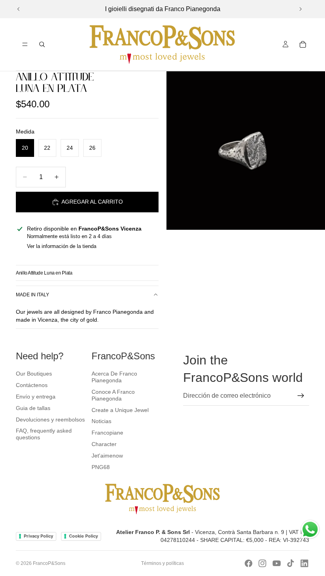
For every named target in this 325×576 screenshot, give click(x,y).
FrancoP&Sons (49, 563)
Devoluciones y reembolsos (50, 419)
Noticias (101, 421)
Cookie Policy (83, 536)
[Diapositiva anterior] (18, 9)
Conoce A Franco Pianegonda (113, 395)
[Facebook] (248, 563)
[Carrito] (303, 44)
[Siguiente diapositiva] (300, 9)
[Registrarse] (300, 395)
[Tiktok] (290, 563)
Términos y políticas (162, 563)
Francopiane (107, 432)
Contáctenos (32, 385)
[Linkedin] (304, 563)
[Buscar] (42, 44)
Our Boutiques (34, 373)
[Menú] (25, 44)
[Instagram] (262, 563)
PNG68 (101, 467)
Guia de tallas (33, 408)
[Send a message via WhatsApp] (310, 529)
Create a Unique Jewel (120, 410)
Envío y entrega (35, 396)
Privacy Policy (38, 536)
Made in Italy (32, 295)
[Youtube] (276, 563)
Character (104, 444)
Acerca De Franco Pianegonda (114, 376)
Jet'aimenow (107, 455)
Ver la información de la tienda (61, 246)
